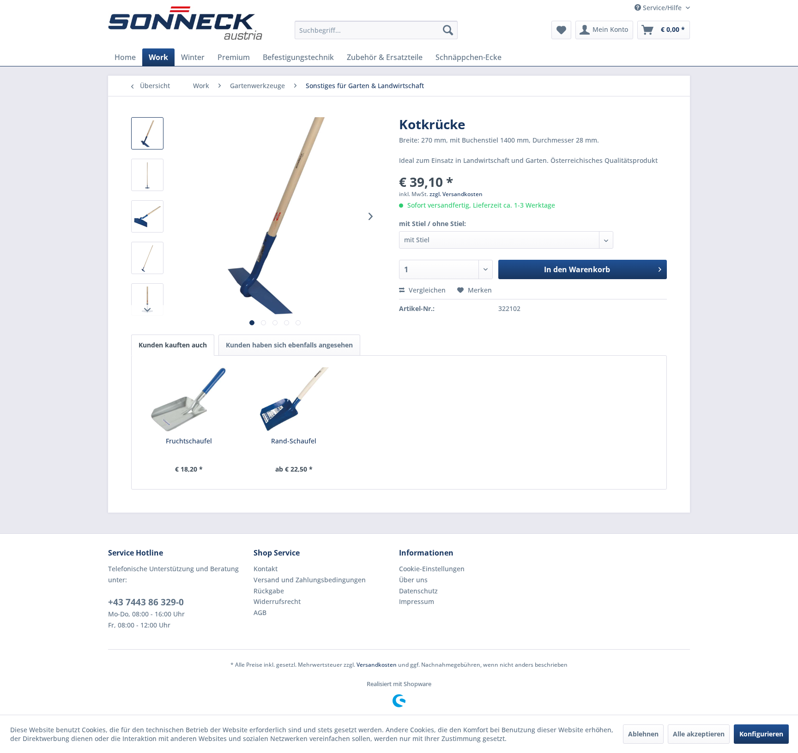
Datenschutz (418, 590)
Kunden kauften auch (173, 345)
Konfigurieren (761, 733)
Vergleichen (426, 290)
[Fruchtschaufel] (189, 399)
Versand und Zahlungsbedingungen (310, 579)
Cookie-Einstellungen (432, 568)
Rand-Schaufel (293, 440)
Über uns (413, 579)
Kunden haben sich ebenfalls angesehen (289, 345)
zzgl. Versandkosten (456, 194)
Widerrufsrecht (277, 601)
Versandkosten (377, 665)
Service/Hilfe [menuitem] (662, 7)
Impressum (416, 601)
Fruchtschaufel (189, 440)
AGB (260, 612)
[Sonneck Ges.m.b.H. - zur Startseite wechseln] (185, 23)
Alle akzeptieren (699, 733)
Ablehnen (643, 733)
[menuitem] (376, 30)
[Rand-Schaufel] (294, 399)
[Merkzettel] (561, 30)
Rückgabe (269, 590)
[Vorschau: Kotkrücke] (147, 133)
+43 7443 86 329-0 (146, 602)
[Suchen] (448, 30)
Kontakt (266, 568)
